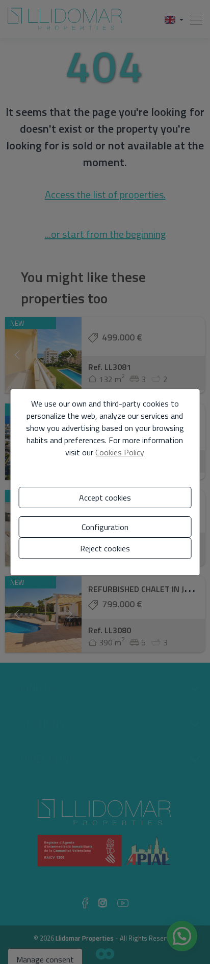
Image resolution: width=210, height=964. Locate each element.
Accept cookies (105, 497)
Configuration (105, 527)
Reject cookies (105, 548)
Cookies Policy (119, 452)
